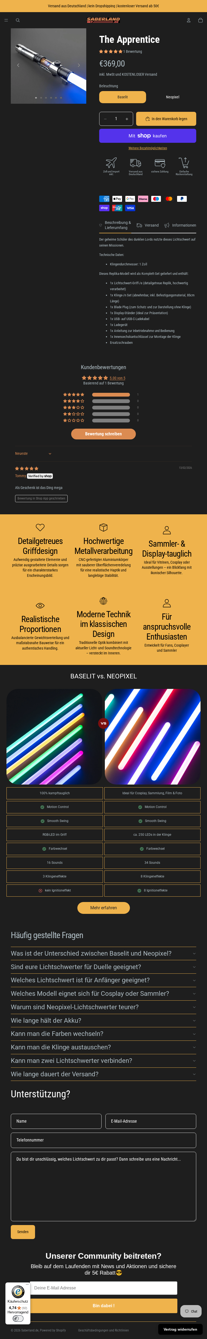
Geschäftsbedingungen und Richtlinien (103, 1330)
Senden (23, 1232)
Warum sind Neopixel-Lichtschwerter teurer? (75, 1007)
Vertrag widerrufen (180, 1329)
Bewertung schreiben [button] (103, 433)
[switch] (18, 1318)
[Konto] (189, 20)
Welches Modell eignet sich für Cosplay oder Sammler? (90, 993)
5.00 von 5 (117, 378)
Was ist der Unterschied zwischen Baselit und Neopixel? (91, 953)
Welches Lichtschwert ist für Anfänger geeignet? (80, 980)
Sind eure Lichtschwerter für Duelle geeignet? (76, 967)
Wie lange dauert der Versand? (54, 1074)
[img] (26, 468)
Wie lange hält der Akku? (46, 1020)
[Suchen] (18, 20)
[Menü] (6, 20)
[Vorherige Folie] (17, 66)
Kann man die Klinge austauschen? (61, 1047)
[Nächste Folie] (80, 66)
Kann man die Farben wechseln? (57, 1034)
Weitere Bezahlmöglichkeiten (148, 148)
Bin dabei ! (104, 1305)
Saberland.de (30, 1330)
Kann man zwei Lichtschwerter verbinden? (71, 1060)
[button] (111, 51)
